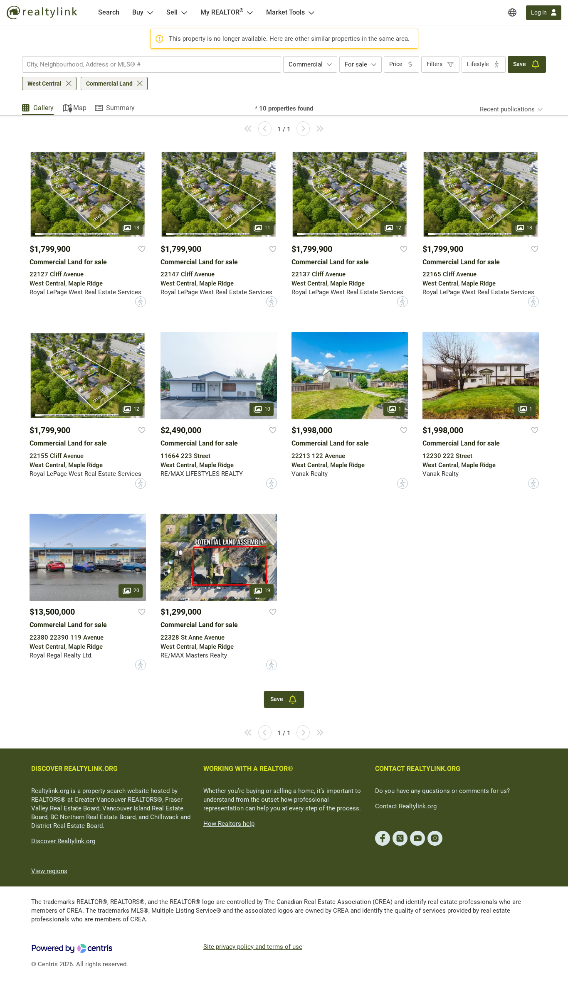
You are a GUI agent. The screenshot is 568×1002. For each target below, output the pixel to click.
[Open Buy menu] (150, 12)
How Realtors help (228, 823)
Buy (137, 12)
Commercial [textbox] (306, 64)
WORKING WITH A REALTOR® (248, 769)
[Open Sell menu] (184, 12)
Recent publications (507, 109)
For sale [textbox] (356, 64)
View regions (49, 871)
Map (79, 108)
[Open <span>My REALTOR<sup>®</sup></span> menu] (250, 12)
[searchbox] (146, 64)
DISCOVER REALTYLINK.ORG (74, 769)
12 (398, 228)
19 (267, 591)
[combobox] (151, 64)
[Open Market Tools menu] (311, 12)
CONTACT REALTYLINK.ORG (417, 769)
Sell (172, 12)
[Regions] (512, 12)
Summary (120, 108)
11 (267, 228)
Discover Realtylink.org (63, 841)
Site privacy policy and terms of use (252, 946)
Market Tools (285, 12)
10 (267, 409)
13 (136, 228)
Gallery (43, 108)
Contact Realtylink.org (406, 806)
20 (136, 591)
